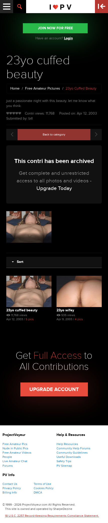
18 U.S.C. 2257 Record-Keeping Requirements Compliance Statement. (52, 515)
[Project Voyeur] (61, 7)
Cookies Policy (43, 488)
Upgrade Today (54, 188)
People (7, 457)
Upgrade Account (54, 390)
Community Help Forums (73, 448)
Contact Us (10, 484)
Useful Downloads (69, 457)
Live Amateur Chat (15, 461)
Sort (18, 262)
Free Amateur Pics (15, 444)
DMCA (38, 492)
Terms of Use (42, 484)
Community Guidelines (72, 452)
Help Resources (67, 444)
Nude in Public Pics (15, 448)
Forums (8, 465)
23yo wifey (65, 310)
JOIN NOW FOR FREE (55, 28)
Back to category (54, 134)
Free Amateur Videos (17, 452)
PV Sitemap (64, 465)
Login (68, 38)
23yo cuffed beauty (21, 310)
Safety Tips (64, 461)
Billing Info (10, 492)
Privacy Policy (12, 488)
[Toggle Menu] (6, 6)
